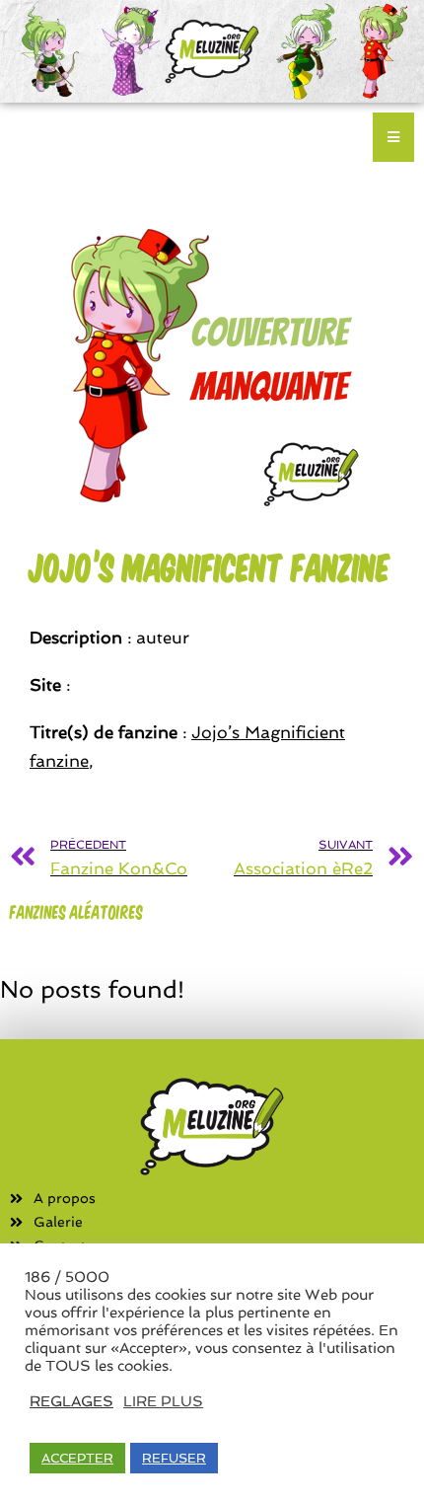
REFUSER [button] (174, 1458)
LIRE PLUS (163, 1400)
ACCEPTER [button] (77, 1458)
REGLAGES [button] (71, 1400)
